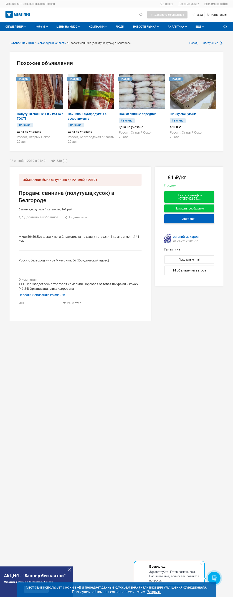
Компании (96, 26)
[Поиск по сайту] (225, 26)
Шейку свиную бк (183, 114)
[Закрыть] (69, 570)
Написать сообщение (189, 208)
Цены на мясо (66, 26)
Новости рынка (144, 26)
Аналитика (176, 26)
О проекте (166, 3)
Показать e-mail (189, 259)
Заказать (189, 219)
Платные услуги (188, 3)
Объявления (14, 26)
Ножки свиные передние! (138, 114)
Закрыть (154, 592)
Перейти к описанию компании (42, 295)
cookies (69, 587)
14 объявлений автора (189, 270)
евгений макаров (186, 236)
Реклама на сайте (216, 3)
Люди (120, 26)
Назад (193, 43)
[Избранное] (141, 15)
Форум (40, 26)
